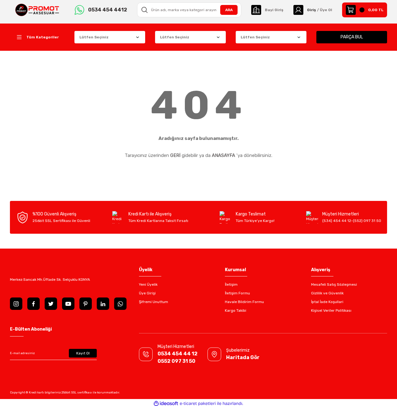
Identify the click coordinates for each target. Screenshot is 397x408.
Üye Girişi (147, 293)
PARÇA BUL (352, 37)
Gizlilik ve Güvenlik (327, 293)
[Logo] (37, 9)
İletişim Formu (237, 293)
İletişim (231, 284)
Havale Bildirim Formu (244, 302)
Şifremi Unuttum (153, 302)
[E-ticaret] (198, 403)
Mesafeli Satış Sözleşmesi (334, 284)
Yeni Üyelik (148, 284)
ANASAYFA (223, 155)
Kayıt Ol (83, 353)
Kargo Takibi (235, 310)
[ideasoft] (166, 403)
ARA (229, 10)
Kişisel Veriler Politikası (331, 310)
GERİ (175, 155)
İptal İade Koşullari (327, 302)
